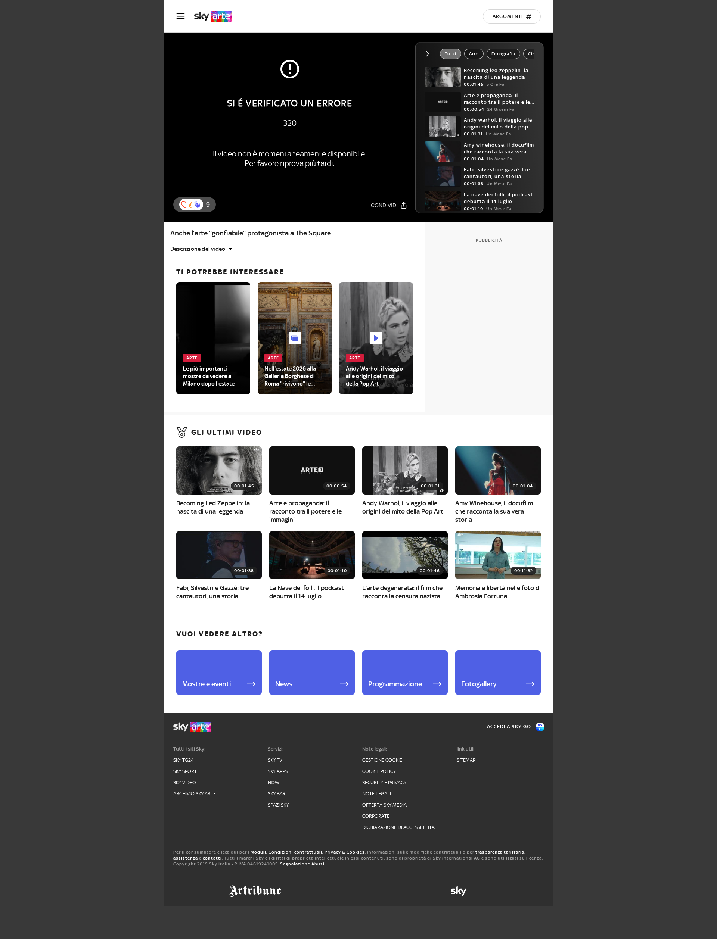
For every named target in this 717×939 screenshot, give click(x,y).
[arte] (216, 16)
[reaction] (197, 204)
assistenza (185, 858)
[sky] (458, 891)
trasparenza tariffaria (499, 852)
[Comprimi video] (429, 54)
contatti (212, 858)
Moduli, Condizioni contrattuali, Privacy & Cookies (308, 852)
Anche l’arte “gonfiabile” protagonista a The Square (250, 233)
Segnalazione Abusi (302, 864)
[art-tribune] (255, 891)
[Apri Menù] (185, 16)
